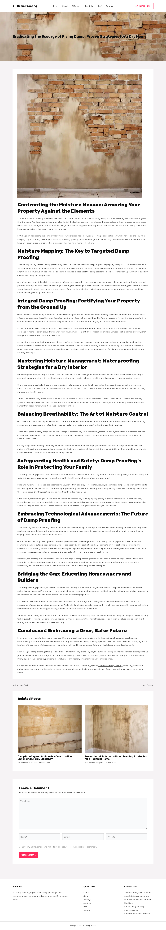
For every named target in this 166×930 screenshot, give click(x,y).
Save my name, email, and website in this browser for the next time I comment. (59, 847)
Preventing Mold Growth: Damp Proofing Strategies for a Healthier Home (116, 757)
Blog (99, 6)
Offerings (76, 6)
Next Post (147, 685)
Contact (110, 6)
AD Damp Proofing (25, 6)
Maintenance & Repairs (27, 763)
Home (55, 6)
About (65, 6)
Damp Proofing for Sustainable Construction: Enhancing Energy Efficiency (45, 757)
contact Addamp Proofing (110, 665)
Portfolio (89, 6)
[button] (142, 6)
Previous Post (20, 685)
